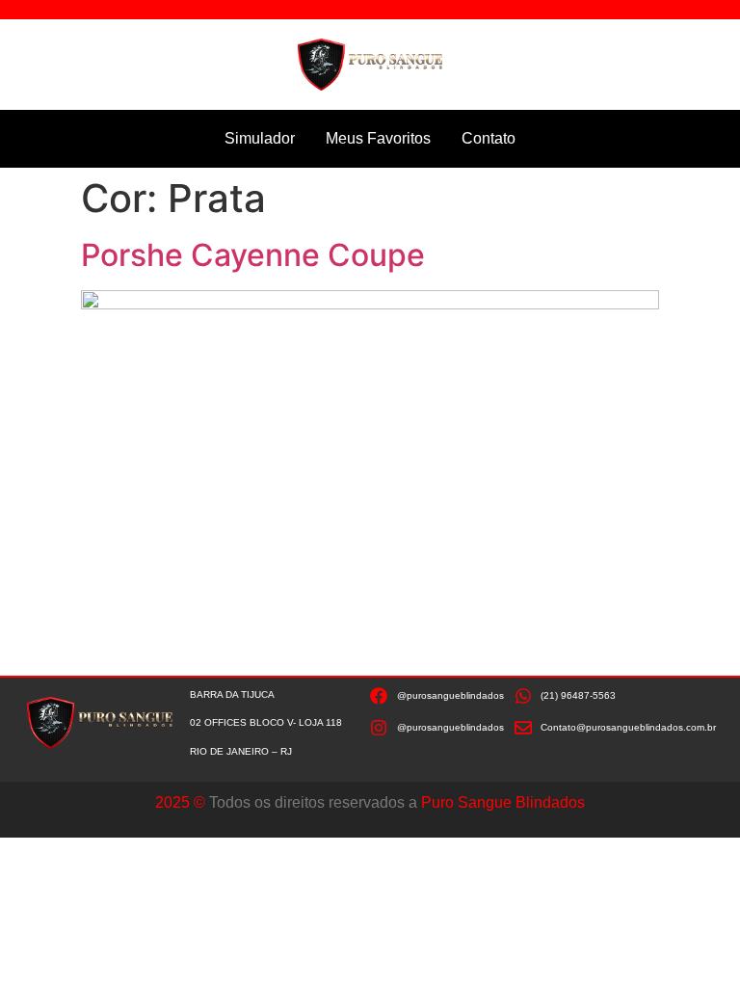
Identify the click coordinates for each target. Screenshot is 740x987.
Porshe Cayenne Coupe (253, 255)
